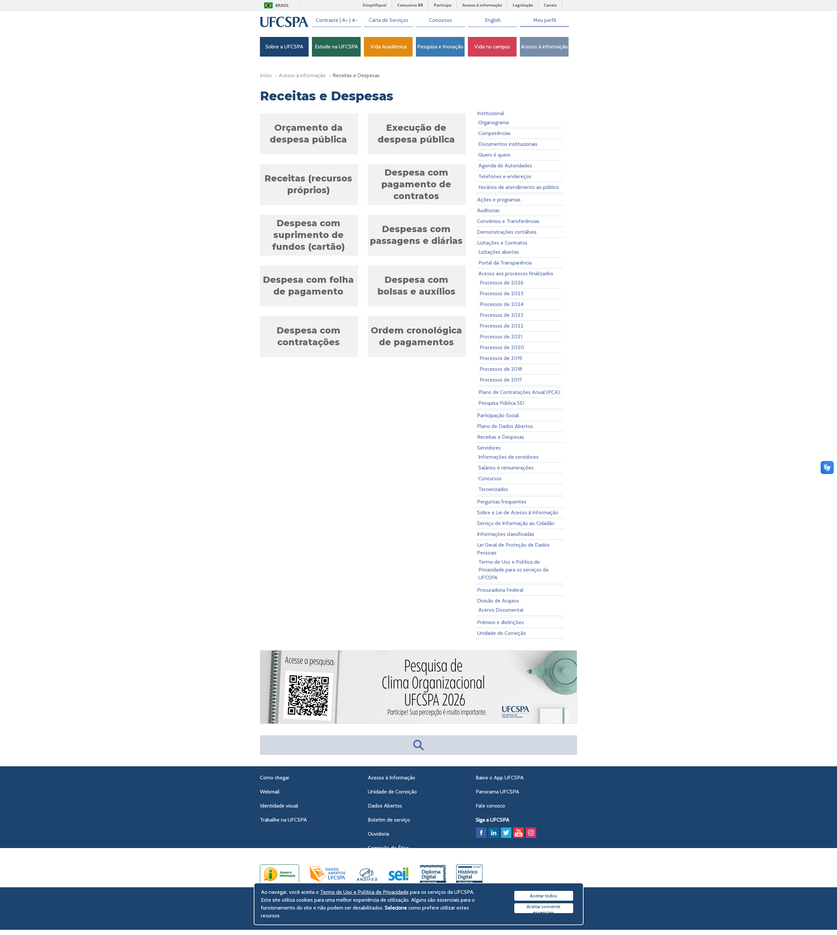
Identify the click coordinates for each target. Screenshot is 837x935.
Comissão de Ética (388, 848)
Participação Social (498, 415)
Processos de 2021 (501, 336)
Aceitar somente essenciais (543, 908)
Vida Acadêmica (388, 46)
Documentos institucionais (508, 144)
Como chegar (274, 777)
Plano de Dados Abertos (505, 426)
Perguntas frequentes (501, 502)
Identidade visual (279, 806)
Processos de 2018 (501, 369)
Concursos (440, 20)
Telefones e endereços (504, 176)
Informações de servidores (508, 457)
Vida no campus (492, 46)
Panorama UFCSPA (497, 792)
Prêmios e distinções (500, 622)
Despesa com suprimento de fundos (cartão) (308, 235)
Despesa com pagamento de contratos (416, 184)
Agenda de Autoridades (505, 165)
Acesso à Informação (391, 777)
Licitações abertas (498, 252)
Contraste (327, 20)
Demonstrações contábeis (507, 232)
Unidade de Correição (501, 633)
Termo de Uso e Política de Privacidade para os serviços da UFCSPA (513, 570)
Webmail (270, 792)
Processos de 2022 (501, 326)
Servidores (489, 448)
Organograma (493, 122)
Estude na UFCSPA (336, 46)
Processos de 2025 (501, 293)
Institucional (490, 113)
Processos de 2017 (501, 380)
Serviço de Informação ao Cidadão (516, 523)
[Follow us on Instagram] (531, 832)
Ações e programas (499, 199)
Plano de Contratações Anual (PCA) (519, 392)
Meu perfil (544, 20)
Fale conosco (490, 806)
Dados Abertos (385, 806)
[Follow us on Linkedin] (493, 832)
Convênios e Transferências (508, 221)
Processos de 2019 (501, 358)
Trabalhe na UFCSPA (283, 820)
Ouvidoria (378, 834)
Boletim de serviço (389, 820)
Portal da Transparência (505, 263)
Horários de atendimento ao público (518, 187)
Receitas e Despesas (500, 437)
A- (355, 20)
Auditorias (488, 210)
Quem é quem (494, 155)
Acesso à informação (544, 46)
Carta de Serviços (388, 20)
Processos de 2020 (502, 347)
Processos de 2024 (501, 304)
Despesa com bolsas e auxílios (416, 285)
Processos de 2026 (501, 283)
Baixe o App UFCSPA (500, 777)
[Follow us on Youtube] (518, 832)
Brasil (282, 5)
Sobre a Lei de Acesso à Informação (517, 512)
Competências (494, 133)
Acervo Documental (500, 610)
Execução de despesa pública (416, 133)
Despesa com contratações (308, 336)
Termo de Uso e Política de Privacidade (364, 892)
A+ (345, 20)
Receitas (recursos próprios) (308, 184)
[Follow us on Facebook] (481, 832)
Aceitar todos (543, 896)
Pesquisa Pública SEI (501, 403)
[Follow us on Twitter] (506, 832)
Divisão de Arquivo (498, 601)
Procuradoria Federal (500, 590)
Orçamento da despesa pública (308, 133)
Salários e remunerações (506, 468)
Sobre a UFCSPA (284, 46)
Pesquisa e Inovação (440, 46)
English (493, 20)
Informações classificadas (505, 534)
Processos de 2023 (501, 315)
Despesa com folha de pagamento (308, 285)
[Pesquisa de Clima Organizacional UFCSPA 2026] (418, 722)
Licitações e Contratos (502, 243)
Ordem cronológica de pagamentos (416, 336)
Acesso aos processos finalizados (515, 273)
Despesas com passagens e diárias (416, 235)
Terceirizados (493, 489)
